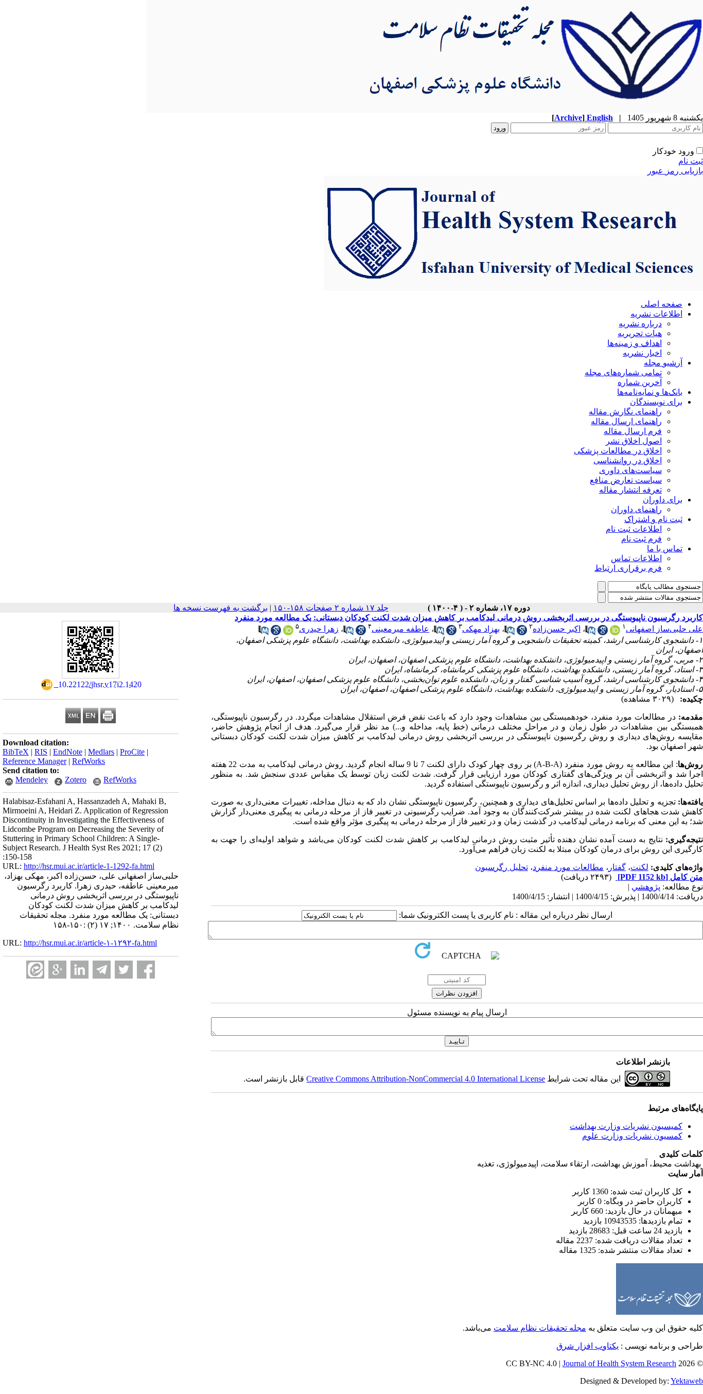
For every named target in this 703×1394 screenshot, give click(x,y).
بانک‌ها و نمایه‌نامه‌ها (649, 392)
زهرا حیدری (319, 628)
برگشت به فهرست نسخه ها (220, 607)
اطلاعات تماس (636, 558)
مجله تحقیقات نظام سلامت (540, 1327)
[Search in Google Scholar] (602, 632)
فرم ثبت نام (641, 538)
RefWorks (88, 761)
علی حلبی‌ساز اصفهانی (664, 628)
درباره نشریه (640, 323)
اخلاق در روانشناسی (627, 460)
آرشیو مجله (663, 362)
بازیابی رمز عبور (675, 170)
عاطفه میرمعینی (400, 628)
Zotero (75, 779)
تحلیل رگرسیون (501, 867)
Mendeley (31, 779)
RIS (40, 751)
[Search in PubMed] (590, 632)
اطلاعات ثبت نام (634, 529)
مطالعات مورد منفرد (568, 867)
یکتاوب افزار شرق (587, 1345)
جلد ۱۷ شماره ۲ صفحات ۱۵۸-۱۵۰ (331, 607)
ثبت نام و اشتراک (653, 519)
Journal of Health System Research (619, 1363)
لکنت (639, 867)
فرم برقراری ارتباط (628, 568)
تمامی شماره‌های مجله (623, 372)
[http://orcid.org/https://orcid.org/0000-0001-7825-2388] (288, 632)
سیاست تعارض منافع (626, 480)
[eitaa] (35, 970)
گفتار (617, 867)
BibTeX (16, 751)
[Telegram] (102, 970)
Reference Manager (34, 761)
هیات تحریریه (640, 333)
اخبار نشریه (642, 352)
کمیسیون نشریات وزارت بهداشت (626, 1126)
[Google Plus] (57, 970)
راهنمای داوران (636, 509)
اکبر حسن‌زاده (557, 628)
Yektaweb (687, 1380)
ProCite (132, 751)
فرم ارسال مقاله (633, 431)
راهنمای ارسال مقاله (626, 421)
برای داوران (662, 499)
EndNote (67, 751)
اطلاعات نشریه (656, 313)
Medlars (101, 751)
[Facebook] (146, 970)
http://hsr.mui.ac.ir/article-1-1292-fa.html (89, 866)
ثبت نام (690, 160)
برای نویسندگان (656, 401)
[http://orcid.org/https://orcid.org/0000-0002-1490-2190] (615, 632)
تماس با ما (664, 548)
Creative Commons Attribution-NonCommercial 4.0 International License (425, 1078)
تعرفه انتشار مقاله (630, 489)
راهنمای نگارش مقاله (625, 411)
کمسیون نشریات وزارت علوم (632, 1135)
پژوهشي (645, 886)
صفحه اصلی (661, 304)
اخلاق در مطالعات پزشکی (618, 450)
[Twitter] (124, 970)
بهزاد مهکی (481, 628)
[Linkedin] (80, 970)
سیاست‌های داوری (630, 470)
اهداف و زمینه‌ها (634, 343)
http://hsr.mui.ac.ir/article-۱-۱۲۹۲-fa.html (90, 942)
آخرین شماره (640, 382)
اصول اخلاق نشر (634, 441)
